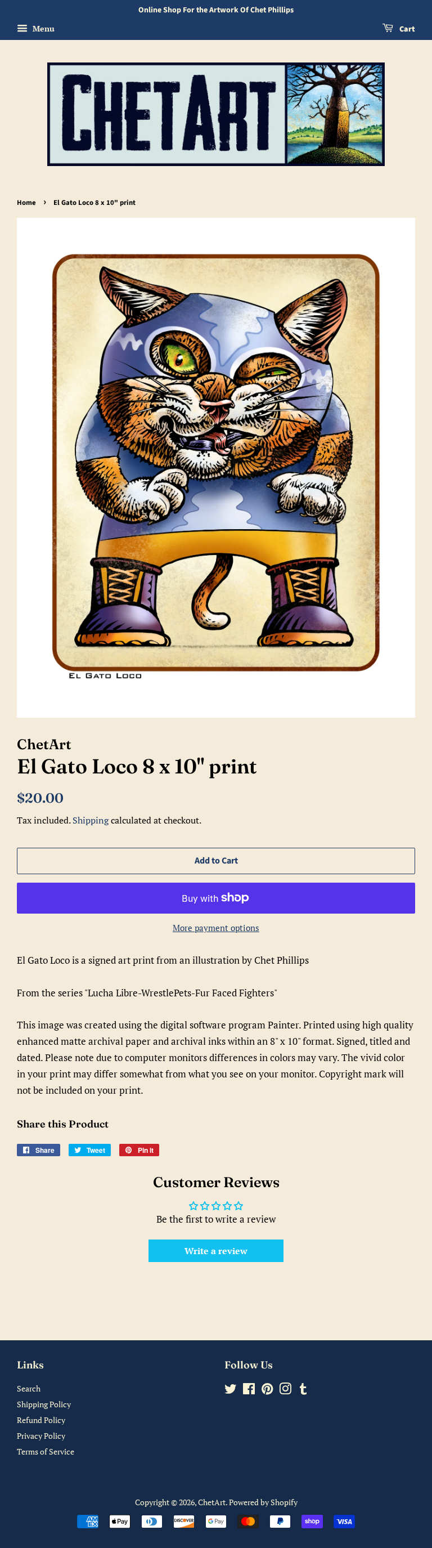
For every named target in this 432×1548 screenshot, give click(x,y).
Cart (406, 29)
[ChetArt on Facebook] (248, 1390)
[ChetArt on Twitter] (230, 1390)
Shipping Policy (44, 1404)
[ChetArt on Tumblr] (303, 1390)
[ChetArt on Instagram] (285, 1390)
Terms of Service (45, 1451)
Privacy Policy (41, 1435)
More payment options (216, 927)
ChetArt (212, 1502)
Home (26, 203)
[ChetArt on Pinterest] (267, 1390)
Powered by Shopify (263, 1502)
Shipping (91, 820)
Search (28, 1388)
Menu (42, 28)
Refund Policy (41, 1420)
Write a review (216, 1251)
